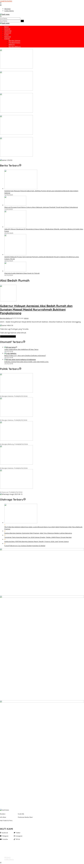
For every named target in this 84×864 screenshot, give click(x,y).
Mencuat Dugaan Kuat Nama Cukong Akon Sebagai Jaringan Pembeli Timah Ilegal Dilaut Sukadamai (41, 207)
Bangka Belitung (6, 318)
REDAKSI (7, 857)
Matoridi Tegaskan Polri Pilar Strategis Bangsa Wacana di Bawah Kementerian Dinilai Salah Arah (35, 490)
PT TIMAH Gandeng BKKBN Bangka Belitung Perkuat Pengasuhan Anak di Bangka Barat (32, 114)
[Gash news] (5, 14)
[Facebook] (5, 846)
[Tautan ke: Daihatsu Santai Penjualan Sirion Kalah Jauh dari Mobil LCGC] (20, 359)
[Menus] (1, 3)
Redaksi (2, 814)
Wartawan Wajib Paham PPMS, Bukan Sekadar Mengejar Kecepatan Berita (27, 158)
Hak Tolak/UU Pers (6, 820)
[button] (22, 21)
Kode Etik (21, 814)
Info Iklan (3, 817)
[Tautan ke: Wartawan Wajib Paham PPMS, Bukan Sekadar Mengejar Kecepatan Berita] (16, 156)
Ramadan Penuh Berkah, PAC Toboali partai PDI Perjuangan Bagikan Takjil (27, 418)
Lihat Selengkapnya (8, 336)
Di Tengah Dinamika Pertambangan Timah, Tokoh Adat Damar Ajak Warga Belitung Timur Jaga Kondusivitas (39, 92)
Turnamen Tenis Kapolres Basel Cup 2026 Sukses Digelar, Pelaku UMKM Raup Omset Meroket (38, 537)
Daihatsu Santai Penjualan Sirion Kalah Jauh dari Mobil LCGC (26, 362)
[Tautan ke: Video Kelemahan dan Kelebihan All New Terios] (10, 347)
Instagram (19, 836)
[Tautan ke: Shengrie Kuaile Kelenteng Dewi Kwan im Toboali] (15, 271)
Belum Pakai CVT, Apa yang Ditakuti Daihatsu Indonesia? (25, 355)
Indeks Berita (9, 859)
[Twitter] (5, 848)
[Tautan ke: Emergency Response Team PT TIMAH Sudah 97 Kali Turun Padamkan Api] (16, 68)
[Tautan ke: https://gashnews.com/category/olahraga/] (24, 499)
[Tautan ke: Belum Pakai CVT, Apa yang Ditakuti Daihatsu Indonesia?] (10, 353)
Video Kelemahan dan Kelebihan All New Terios (21, 349)
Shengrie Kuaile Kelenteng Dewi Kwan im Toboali (21, 273)
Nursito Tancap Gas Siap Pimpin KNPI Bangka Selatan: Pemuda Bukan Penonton (29, 466)
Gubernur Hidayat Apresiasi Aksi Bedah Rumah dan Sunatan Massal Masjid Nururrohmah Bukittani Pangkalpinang (36, 309)
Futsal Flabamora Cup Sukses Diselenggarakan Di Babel (24, 546)
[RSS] (5, 850)
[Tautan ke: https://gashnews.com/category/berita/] (20, 165)
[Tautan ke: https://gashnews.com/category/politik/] (20, 369)
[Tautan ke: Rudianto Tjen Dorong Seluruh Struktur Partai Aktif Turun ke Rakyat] (16, 440)
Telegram (5, 836)
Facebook (5, 833)
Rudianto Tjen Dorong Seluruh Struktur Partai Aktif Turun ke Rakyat (24, 442)
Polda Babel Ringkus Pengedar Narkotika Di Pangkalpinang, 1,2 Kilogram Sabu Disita (30, 136)
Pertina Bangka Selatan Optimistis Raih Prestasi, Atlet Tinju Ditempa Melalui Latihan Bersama (38, 533)
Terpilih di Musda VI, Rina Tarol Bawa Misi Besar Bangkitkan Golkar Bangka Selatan (30, 394)
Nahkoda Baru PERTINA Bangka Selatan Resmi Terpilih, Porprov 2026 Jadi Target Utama (36, 541)
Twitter (18, 833)
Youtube (5, 839)
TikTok (18, 839)
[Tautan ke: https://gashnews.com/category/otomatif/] (24, 342)
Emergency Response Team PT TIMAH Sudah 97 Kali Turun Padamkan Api (26, 70)
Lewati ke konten (6, 1)
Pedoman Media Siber (25, 817)
